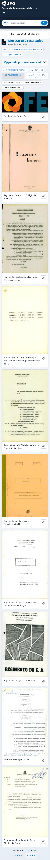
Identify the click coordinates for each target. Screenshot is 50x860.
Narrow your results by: (25, 33)
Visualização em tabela (37, 76)
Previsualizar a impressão (16, 70)
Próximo (31, 855)
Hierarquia (38, 70)
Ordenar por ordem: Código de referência (21, 82)
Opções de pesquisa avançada (23, 62)
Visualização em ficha (14, 76)
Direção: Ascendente (12, 87)
